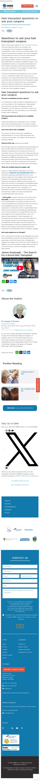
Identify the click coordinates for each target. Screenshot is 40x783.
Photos (8, 504)
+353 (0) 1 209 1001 (10, 686)
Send (20, 626)
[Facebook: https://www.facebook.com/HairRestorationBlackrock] (9, 430)
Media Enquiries (7, 655)
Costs (7, 513)
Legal (4, 644)
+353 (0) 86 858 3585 (11, 710)
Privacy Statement (19, 601)
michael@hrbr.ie (9, 713)
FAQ (9, 31)
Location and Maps (24, 649)
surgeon (4, 76)
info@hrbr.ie (11, 11)
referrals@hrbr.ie (24, 693)
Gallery (4, 658)
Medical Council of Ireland (24, 330)
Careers (4, 652)
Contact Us (21, 644)
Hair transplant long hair (19, 485)
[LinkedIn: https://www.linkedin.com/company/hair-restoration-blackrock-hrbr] (6, 468)
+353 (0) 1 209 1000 (30, 11)
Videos (7, 501)
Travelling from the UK (25, 652)
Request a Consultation (14, 669)
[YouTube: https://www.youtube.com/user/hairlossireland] (12, 430)
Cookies (4, 649)
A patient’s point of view (20, 481)
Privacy (4, 647)
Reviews (8, 510)
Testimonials (10, 507)
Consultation (27, 6)
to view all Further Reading (20, 408)
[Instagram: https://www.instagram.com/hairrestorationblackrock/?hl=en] (6, 430)
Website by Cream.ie (19, 764)
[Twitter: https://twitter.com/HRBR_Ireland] (21, 449)
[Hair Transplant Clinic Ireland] (8, 6)
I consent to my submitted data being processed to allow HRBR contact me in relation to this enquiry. (21, 617)
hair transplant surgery (29, 45)
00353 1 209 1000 (22, 476)
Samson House (22, 647)
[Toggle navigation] (37, 6)
